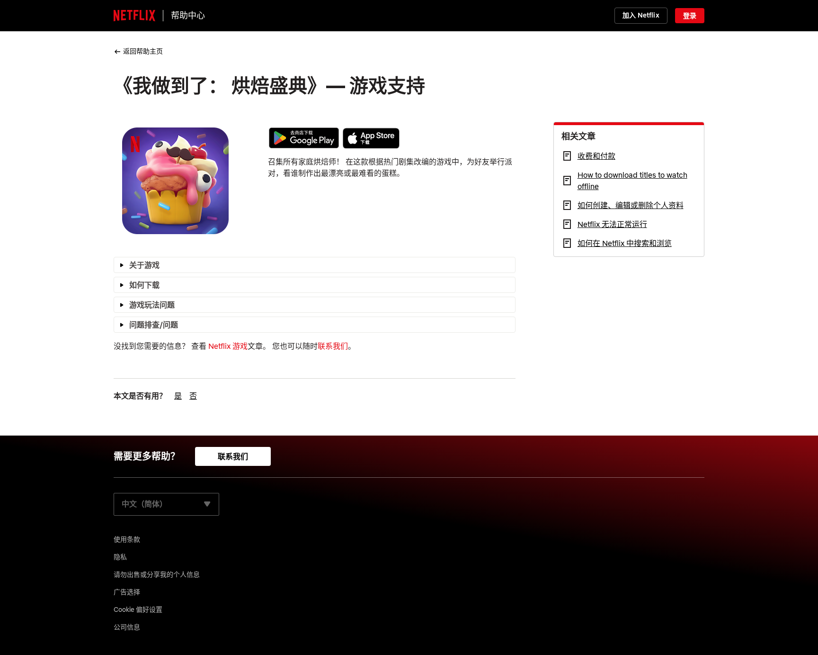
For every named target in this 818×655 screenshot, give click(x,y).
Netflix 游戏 (228, 346)
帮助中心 (188, 15)
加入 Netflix (640, 15)
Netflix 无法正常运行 (612, 224)
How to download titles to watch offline (632, 180)
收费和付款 (596, 156)
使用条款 (127, 539)
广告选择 (127, 592)
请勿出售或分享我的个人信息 (157, 574)
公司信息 (127, 627)
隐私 (120, 557)
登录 (689, 15)
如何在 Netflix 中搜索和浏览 (625, 243)
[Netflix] (134, 15)
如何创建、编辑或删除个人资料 (631, 205)
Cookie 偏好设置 (138, 609)
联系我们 (333, 346)
